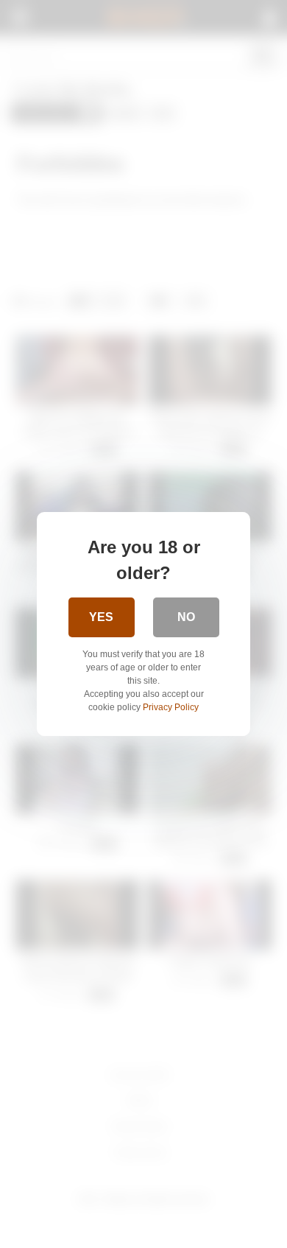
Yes (101, 617)
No (186, 617)
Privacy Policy (171, 707)
